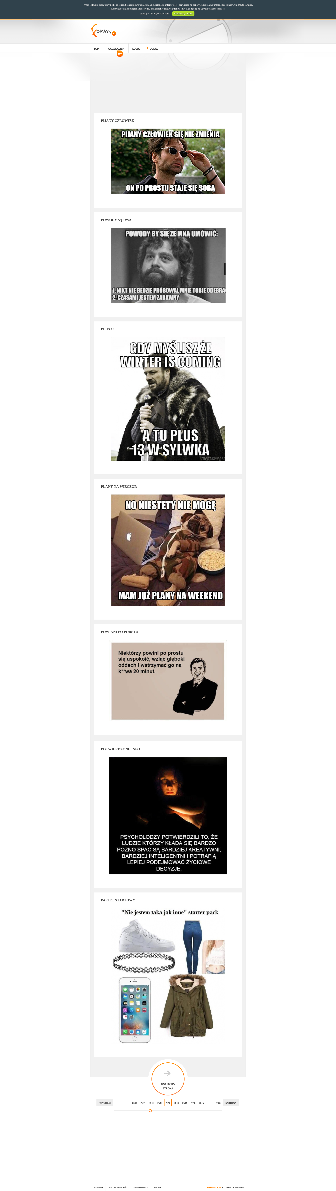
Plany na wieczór (119, 486)
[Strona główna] (103, 36)
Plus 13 (107, 329)
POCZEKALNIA (115, 49)
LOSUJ (136, 48)
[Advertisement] (168, 83)
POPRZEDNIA (105, 1102)
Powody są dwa (116, 220)
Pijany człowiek (117, 121)
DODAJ (154, 48)
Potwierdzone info (120, 749)
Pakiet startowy (118, 900)
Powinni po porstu (119, 632)
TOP (96, 48)
